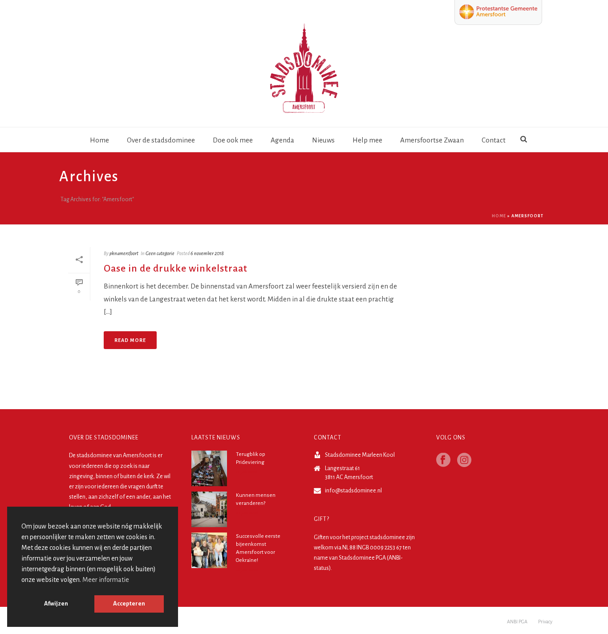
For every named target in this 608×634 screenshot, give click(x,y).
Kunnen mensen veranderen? (256, 499)
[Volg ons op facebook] (443, 460)
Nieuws (323, 140)
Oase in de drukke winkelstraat (175, 268)
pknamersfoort (123, 253)
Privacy (545, 621)
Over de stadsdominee (161, 140)
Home (99, 140)
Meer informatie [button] (105, 579)
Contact (494, 140)
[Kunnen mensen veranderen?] (209, 509)
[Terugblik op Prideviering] (209, 468)
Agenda (282, 140)
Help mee (367, 140)
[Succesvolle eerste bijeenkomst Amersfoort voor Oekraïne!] (209, 550)
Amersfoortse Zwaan (432, 140)
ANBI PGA (517, 621)
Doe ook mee (233, 140)
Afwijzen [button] (56, 603)
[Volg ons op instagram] (464, 460)
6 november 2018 (207, 253)
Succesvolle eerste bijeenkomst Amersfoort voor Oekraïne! (258, 548)
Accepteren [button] (129, 603)
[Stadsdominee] (304, 71)
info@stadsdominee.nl (353, 491)
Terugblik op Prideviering (250, 458)
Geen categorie (160, 253)
